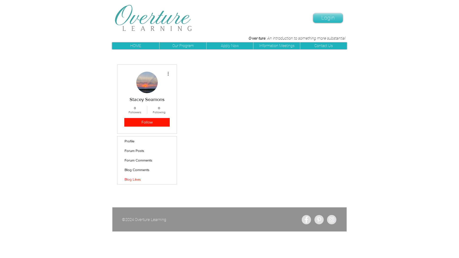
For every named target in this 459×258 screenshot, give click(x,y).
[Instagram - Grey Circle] (331, 219)
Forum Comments (138, 160)
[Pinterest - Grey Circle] (319, 219)
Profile (129, 141)
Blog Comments (137, 170)
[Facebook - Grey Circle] (306, 219)
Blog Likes (133, 179)
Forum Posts (134, 151)
